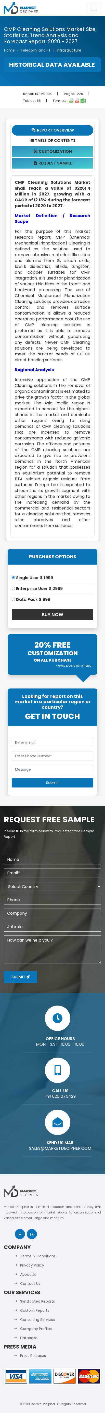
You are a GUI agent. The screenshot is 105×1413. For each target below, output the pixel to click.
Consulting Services (37, 1319)
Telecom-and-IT (36, 50)
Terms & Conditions (38, 1256)
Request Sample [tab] (53, 163)
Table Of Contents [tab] (53, 140)
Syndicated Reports (37, 1301)
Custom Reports (34, 1310)
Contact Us (30, 1283)
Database (28, 1337)
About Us (28, 1274)
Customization (53, 151)
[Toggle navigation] (94, 8)
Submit (18, 976)
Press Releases (33, 1355)
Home (9, 50)
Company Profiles (36, 1328)
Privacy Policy (32, 1265)
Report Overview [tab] (53, 130)
